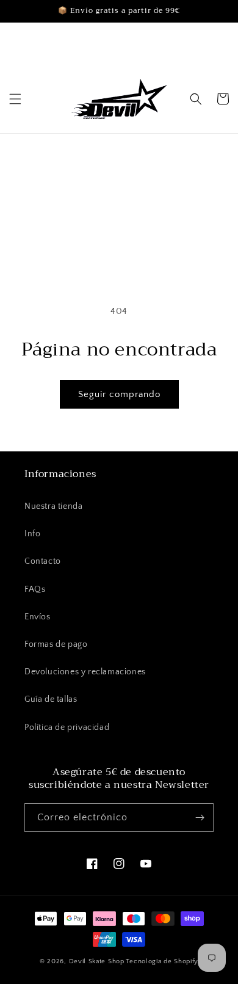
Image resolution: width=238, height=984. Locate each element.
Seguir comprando (119, 394)
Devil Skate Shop (96, 961)
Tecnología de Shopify (162, 961)
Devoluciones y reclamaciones (85, 672)
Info (32, 534)
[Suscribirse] (199, 817)
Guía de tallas (50, 699)
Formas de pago (55, 644)
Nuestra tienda (53, 506)
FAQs (34, 589)
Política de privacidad (66, 727)
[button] (15, 99)
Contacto (42, 561)
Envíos (37, 617)
